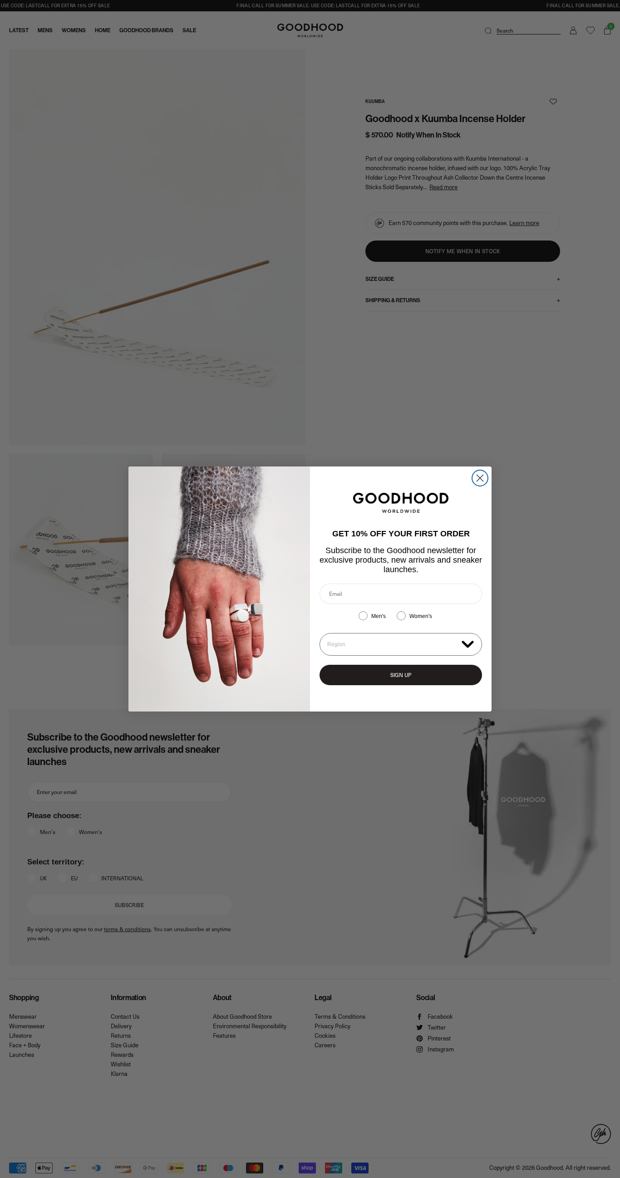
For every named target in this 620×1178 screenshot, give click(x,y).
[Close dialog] (480, 478)
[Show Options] (468, 643)
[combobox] (392, 644)
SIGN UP (400, 674)
